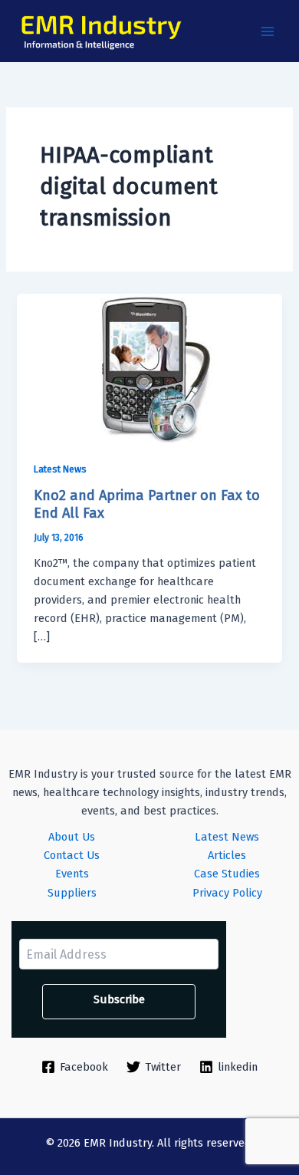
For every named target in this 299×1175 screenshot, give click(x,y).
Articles (227, 855)
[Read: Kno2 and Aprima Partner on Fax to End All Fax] (149, 367)
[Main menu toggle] (267, 31)
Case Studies (227, 873)
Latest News (60, 469)
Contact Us (72, 855)
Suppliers (72, 893)
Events (72, 873)
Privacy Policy (227, 893)
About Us (71, 837)
